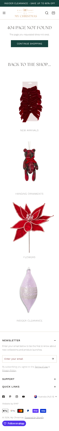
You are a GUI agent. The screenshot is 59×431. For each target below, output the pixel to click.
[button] (53, 13)
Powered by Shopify (34, 417)
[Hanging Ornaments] (29, 163)
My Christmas (17, 417)
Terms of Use (41, 366)
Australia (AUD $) (46, 396)
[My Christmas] (26, 13)
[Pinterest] (10, 396)
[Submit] (52, 358)
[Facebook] (3, 396)
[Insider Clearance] (29, 290)
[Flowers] (29, 226)
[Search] (46, 13)
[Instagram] (16, 396)
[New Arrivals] (29, 99)
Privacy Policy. (9, 370)
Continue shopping (29, 43)
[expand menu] (4, 13)
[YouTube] (23, 396)
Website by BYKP (10, 403)
